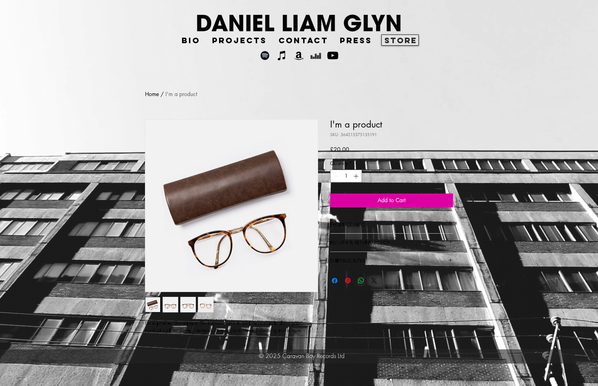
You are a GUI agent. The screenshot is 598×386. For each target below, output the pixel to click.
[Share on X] (374, 280)
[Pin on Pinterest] (348, 280)
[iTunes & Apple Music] (282, 55)
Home (152, 94)
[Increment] (356, 176)
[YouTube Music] (332, 55)
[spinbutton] (346, 176)
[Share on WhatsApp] (361, 280)
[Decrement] (335, 176)
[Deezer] (316, 55)
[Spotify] (265, 55)
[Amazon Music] (299, 55)
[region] (400, 40)
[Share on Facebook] (334, 280)
